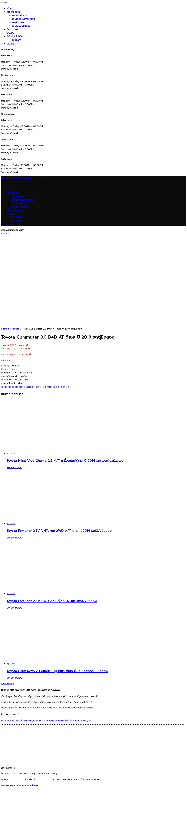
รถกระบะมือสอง (19, 15)
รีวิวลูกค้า (16, 40)
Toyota (15, 328)
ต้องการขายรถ (14, 29)
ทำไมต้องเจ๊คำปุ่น (15, 36)
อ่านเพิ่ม (18, 467)
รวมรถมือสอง (13, 12)
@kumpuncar (18, 779)
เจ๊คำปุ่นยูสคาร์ (43, 779)
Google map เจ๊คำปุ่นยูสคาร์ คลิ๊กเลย (19, 785)
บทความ (10, 33)
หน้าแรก (10, 8)
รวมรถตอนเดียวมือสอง (23, 19)
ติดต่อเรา (11, 43)
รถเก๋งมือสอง (18, 22)
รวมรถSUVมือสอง (21, 26)
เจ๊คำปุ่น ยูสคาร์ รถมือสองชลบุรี (16, 178)
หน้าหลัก (5, 328)
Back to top (7, 683)
